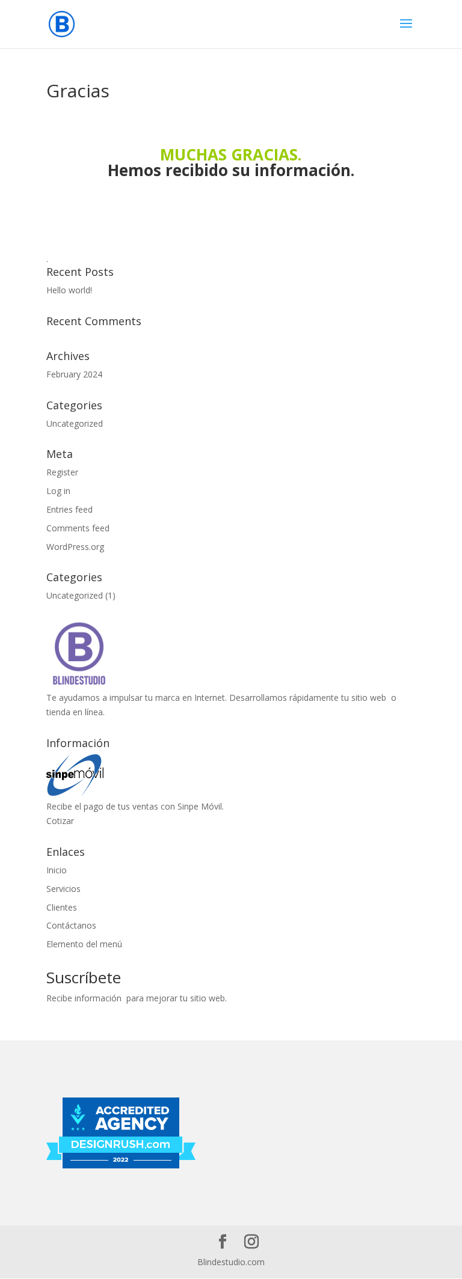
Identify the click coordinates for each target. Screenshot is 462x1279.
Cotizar (60, 820)
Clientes (61, 907)
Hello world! (69, 290)
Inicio (56, 870)
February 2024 (74, 374)
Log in (58, 490)
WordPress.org (75, 546)
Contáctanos (71, 925)
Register (62, 472)
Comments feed (77, 528)
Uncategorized (74, 423)
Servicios (63, 888)
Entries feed (69, 509)
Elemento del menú (84, 944)
